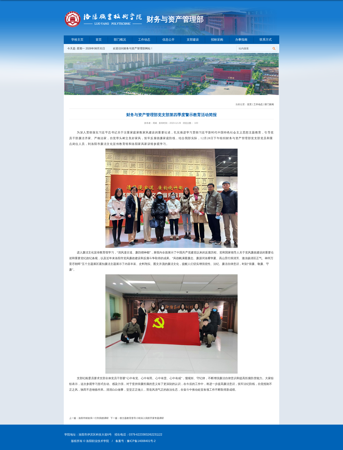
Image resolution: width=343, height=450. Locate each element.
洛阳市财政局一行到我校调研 (93, 418)
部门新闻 (269, 104)
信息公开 (168, 39)
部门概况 (120, 39)
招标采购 (217, 39)
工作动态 (144, 39)
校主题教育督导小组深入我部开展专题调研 (142, 418)
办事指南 (241, 39)
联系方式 (266, 39)
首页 (99, 39)
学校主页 (77, 39)
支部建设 (193, 39)
